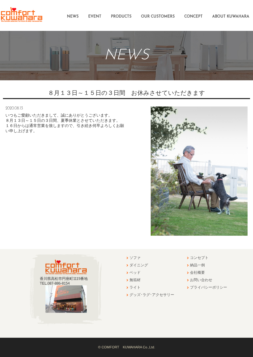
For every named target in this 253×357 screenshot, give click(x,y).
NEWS (73, 17)
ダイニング (138, 265)
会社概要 (197, 272)
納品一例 (197, 265)
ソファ (135, 257)
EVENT (94, 17)
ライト (135, 287)
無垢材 (135, 280)
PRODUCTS (121, 17)
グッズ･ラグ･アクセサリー (151, 295)
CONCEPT (193, 17)
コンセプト (199, 257)
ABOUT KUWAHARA (230, 17)
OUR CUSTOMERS (158, 17)
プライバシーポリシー (208, 287)
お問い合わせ (201, 280)
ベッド (135, 272)
